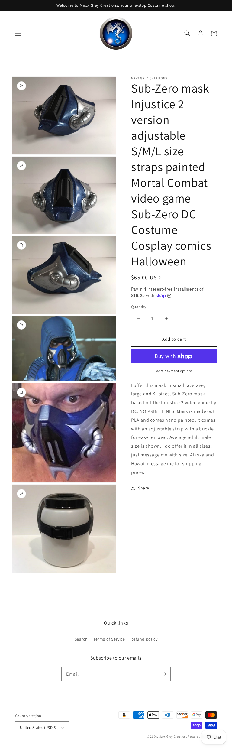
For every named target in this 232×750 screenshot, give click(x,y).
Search (81, 639)
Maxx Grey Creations (173, 737)
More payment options (174, 371)
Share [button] (143, 488)
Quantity (138, 306)
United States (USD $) (38, 727)
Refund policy (143, 639)
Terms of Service (109, 639)
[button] (18, 33)
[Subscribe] (163, 674)
